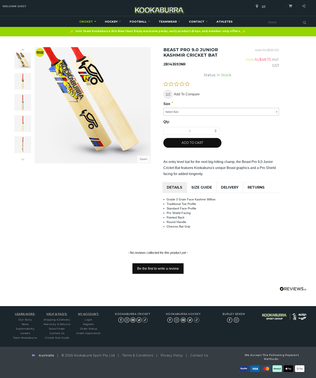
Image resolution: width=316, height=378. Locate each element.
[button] (158, 266)
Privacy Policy (172, 355)
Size (166, 104)
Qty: (166, 122)
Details (174, 187)
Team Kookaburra (25, 337)
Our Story (25, 319)
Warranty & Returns (56, 324)
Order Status (88, 328)
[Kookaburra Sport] (159, 8)
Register (88, 324)
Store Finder (57, 328)
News (25, 324)
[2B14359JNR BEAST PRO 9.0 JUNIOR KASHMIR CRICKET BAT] (22, 60)
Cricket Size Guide (57, 337)
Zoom (143, 158)
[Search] (304, 22)
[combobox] (221, 112)
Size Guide (201, 187)
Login (303, 7)
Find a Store (257, 6)
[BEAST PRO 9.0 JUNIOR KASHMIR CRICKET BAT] (22, 81)
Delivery (230, 187)
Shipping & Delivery (57, 319)
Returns (256, 187)
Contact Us (56, 333)
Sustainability (25, 328)
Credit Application (88, 333)
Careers (25, 333)
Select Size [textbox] (171, 111)
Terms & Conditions (137, 355)
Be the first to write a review (158, 268)
